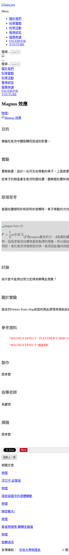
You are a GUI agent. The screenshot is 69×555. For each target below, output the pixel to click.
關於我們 (15, 18)
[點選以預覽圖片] (11, 117)
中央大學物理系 (30, 550)
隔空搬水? (8, 511)
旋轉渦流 (8, 542)
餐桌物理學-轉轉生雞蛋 (17, 526)
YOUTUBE (16, 44)
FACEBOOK (17, 41)
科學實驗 (15, 23)
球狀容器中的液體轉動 (17, 496)
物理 (5, 113)
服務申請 (15, 37)
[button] (3, 60)
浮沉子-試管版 (11, 480)
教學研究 (15, 32)
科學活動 (15, 28)
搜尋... (6, 51)
